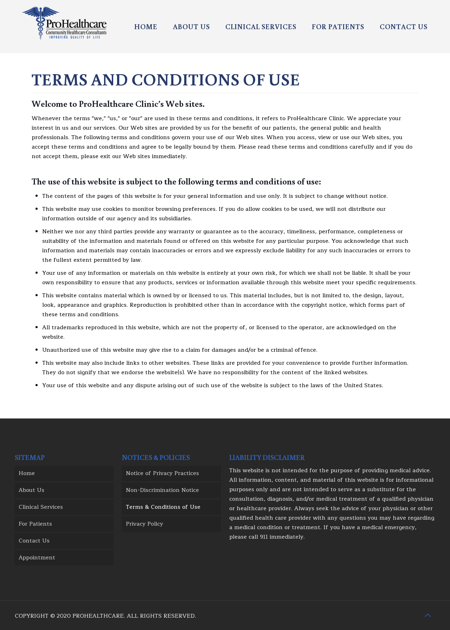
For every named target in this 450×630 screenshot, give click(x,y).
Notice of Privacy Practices (162, 473)
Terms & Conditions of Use (163, 507)
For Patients (35, 523)
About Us (31, 490)
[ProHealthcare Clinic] (64, 23)
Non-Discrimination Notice (162, 490)
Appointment (37, 557)
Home (27, 473)
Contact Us (34, 540)
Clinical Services (41, 507)
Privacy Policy (144, 523)
